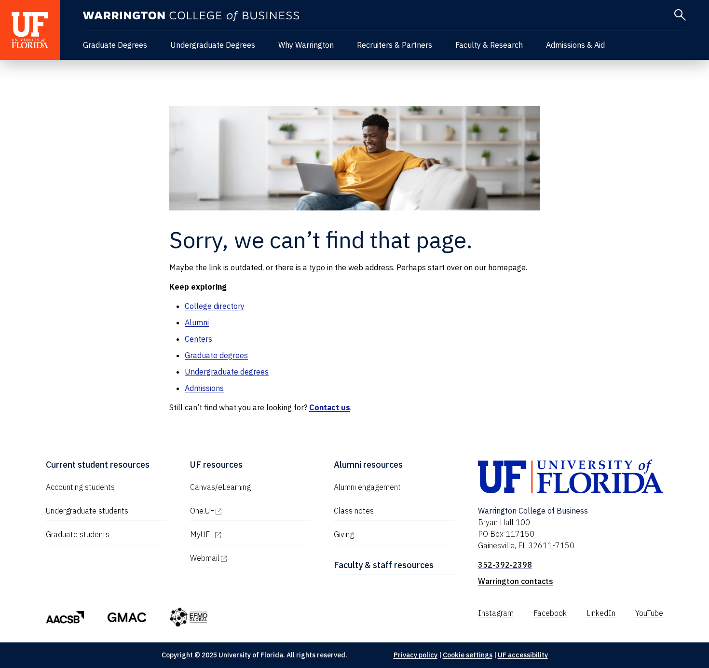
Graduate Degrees (115, 45)
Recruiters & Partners (394, 45)
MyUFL (243, 534)
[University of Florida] (30, 30)
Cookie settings (467, 655)
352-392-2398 (505, 565)
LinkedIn (600, 613)
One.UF (243, 510)
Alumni (197, 322)
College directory (215, 306)
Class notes (354, 510)
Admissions (204, 388)
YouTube (649, 613)
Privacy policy (415, 655)
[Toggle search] (680, 15)
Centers (198, 339)
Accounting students (80, 487)
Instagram (496, 613)
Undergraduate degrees (227, 371)
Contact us (329, 407)
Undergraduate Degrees (212, 45)
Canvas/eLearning (220, 487)
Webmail (246, 558)
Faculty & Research (489, 45)
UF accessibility (523, 655)
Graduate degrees (216, 355)
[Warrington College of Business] (191, 16)
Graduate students (77, 534)
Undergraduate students (87, 510)
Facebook (550, 613)
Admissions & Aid (575, 45)
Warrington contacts (515, 581)
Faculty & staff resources (384, 565)
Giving (344, 534)
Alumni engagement (367, 487)
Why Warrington (306, 45)
